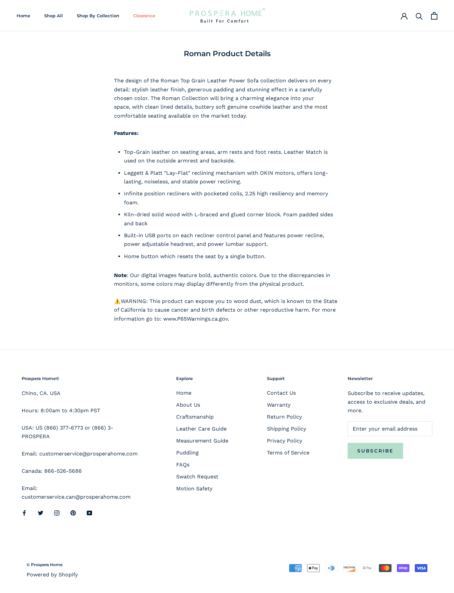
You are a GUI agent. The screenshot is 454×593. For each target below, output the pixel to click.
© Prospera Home (44, 564)
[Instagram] (56, 512)
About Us (188, 405)
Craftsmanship (195, 417)
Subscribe (375, 451)
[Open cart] (434, 16)
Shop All (53, 15)
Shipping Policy (286, 429)
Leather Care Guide (201, 429)
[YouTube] (89, 512)
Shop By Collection (98, 15)
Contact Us (281, 393)
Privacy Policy (284, 441)
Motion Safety (194, 488)
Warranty (278, 405)
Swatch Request (197, 476)
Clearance (144, 15)
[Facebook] (24, 512)
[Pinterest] (73, 512)
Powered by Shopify (52, 574)
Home (23, 15)
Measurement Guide (202, 441)
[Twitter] (40, 512)
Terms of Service (288, 452)
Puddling (187, 452)
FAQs (182, 464)
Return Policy (284, 417)
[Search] (419, 15)
